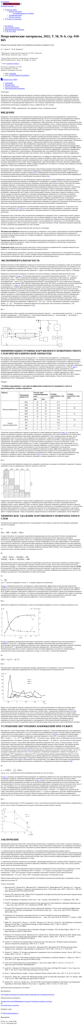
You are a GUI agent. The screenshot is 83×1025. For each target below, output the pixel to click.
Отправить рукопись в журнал (41, 1001)
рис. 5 (5, 777)
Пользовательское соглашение (10, 1005)
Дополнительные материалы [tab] (15, 88)
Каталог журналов (15, 11)
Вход (7, 4)
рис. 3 (5, 586)
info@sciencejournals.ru (10, 1013)
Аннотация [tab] (9, 83)
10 (34, 172)
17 (70, 720)
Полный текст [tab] (10, 85)
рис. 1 (20, 276)
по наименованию (19, 13)
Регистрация (15, 4)
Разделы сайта (11, 10)
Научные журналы (7, 6)
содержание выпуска (47, 994)
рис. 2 (64, 432)
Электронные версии (12, 28)
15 (52, 219)
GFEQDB (12, 73)
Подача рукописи (15, 17)
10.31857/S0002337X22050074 (19, 75)
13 (18, 208)
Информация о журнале (22, 1001)
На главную (5, 2)
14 (20, 208)
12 (48, 176)
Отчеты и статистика (13, 19)
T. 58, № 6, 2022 (10, 31)
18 (20, 759)
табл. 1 (74, 367)
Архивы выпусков (15, 15)
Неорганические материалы (14, 29)
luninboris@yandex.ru (13, 63)
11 (27, 174)
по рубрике (30, 13)
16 (75, 711)
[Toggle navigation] (15, 6)
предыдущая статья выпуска (29, 994)
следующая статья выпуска (10, 994)
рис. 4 (5, 641)
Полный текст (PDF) (10, 79)
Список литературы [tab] (12, 86)
